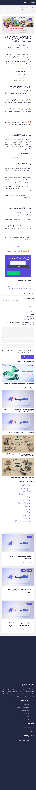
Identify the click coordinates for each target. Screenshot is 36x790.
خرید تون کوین (27, 500)
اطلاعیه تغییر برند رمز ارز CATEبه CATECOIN (21, 432)
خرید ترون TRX (26, 518)
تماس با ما (27, 719)
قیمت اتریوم (12, 284)
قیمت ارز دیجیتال (25, 710)
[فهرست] (25, 2)
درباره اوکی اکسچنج (17, 696)
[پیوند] (32, 2)
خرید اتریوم (28, 512)
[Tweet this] (10, 300)
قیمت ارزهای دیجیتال (25, 494)
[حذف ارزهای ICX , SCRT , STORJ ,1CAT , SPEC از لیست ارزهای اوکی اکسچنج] (18, 399)
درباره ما (27, 716)
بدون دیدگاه (30, 317)
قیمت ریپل (21, 286)
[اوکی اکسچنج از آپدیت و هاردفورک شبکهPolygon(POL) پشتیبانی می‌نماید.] (18, 610)
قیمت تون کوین (27, 288)
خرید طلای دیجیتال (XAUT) (23, 521)
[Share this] (13, 300)
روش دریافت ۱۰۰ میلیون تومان (21, 80)
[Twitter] (28, 741)
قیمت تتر (18, 284)
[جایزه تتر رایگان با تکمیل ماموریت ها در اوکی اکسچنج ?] (18, 373)
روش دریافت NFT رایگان (23, 76)
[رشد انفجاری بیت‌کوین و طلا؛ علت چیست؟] (18, 467)
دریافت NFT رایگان (18, 158)
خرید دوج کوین (26, 515)
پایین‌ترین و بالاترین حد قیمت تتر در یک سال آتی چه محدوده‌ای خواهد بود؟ (19, 455)
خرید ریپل (28, 506)
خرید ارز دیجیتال (26, 491)
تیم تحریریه (31, 312)
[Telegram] (24, 741)
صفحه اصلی (26, 704)
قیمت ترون (19, 288)
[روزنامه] (20, 741)
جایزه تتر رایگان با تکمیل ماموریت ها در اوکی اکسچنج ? (18, 383)
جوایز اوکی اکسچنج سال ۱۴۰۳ (22, 74)
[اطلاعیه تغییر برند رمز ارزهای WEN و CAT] (18, 577)
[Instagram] (32, 741)
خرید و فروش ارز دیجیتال (23, 707)
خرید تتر (28, 497)
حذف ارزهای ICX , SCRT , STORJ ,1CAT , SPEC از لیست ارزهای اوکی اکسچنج (19, 410)
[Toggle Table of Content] (28, 71)
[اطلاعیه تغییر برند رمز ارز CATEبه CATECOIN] (18, 422)
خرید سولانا (27, 509)
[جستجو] (19, 2)
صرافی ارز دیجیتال (26, 488)
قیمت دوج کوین (12, 286)
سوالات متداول (25, 713)
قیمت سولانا (28, 286)
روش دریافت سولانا (24, 78)
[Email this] (16, 300)
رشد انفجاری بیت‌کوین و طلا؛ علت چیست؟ (22, 477)
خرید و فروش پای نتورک (24, 503)
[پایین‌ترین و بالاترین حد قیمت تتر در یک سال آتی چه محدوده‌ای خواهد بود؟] (18, 444)
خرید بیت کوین (26, 485)
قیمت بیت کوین (26, 284)
